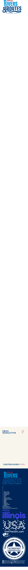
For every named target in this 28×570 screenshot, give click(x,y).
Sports (5, 500)
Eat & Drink (6, 494)
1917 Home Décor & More (8, 274)
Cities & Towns (7, 497)
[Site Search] (23, 16)
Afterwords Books (6, 356)
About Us (6, 503)
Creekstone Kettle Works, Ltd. (8, 158)
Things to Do (7, 491)
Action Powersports (6, 344)
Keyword (4, 109)
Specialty (6, 108)
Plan (5, 496)
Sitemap (5, 505)
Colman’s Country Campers (8, 134)
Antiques (5, 101)
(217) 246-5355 (19, 163)
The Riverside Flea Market (7, 240)
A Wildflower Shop (6, 320)
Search (3, 113)
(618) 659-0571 (21, 175)
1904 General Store (6, 264)
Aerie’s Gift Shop (6, 122)
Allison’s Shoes (5, 378)
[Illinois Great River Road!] (8, 561)
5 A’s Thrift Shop (6, 308)
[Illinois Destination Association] (18, 562)
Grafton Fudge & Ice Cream (8, 182)
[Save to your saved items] (3, 121)
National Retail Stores (8, 103)
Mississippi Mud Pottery (7, 216)
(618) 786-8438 (18, 127)
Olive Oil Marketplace (7, 228)
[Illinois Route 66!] (6, 562)
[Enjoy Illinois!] (14, 514)
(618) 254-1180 (18, 139)
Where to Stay (7, 493)
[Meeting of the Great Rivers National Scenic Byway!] (13, 560)
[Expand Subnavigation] (10, 491)
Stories (5, 501)
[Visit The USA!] (14, 526)
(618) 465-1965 (17, 151)
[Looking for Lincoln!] (19, 561)
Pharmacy (6, 105)
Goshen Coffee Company (7, 170)
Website (4, 129)
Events (5, 495)
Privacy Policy (7, 504)
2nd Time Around (6, 296)
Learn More (5, 131)
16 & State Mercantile (6, 252)
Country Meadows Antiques (8, 146)
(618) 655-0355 (21, 361)
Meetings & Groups (8, 499)
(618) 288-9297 (21, 383)
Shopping (6, 99)
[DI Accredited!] (14, 548)
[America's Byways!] (6, 534)
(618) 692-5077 (21, 325)
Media (5, 502)
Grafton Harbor (5, 192)
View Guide (22, 464)
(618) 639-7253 (20, 301)
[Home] (11, 13)
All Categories (12, 96)
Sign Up (23, 432)
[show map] (8, 131)
